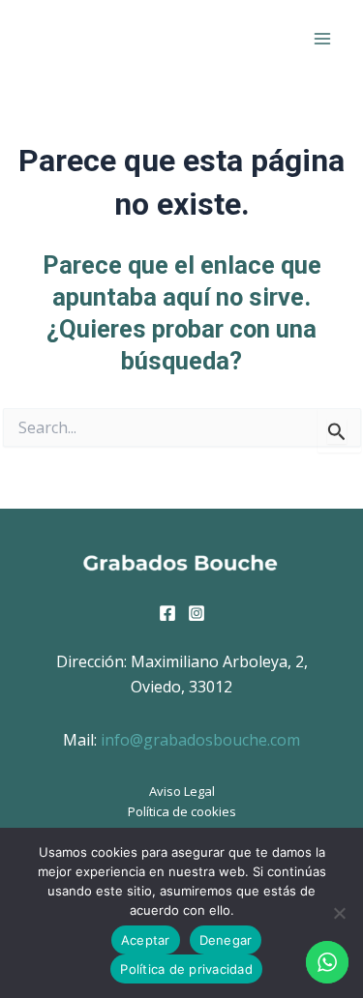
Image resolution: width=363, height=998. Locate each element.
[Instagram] (196, 613)
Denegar (226, 940)
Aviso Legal (182, 791)
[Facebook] (167, 613)
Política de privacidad (186, 969)
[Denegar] (338, 913)
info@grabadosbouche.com (200, 739)
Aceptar (145, 940)
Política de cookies (182, 811)
